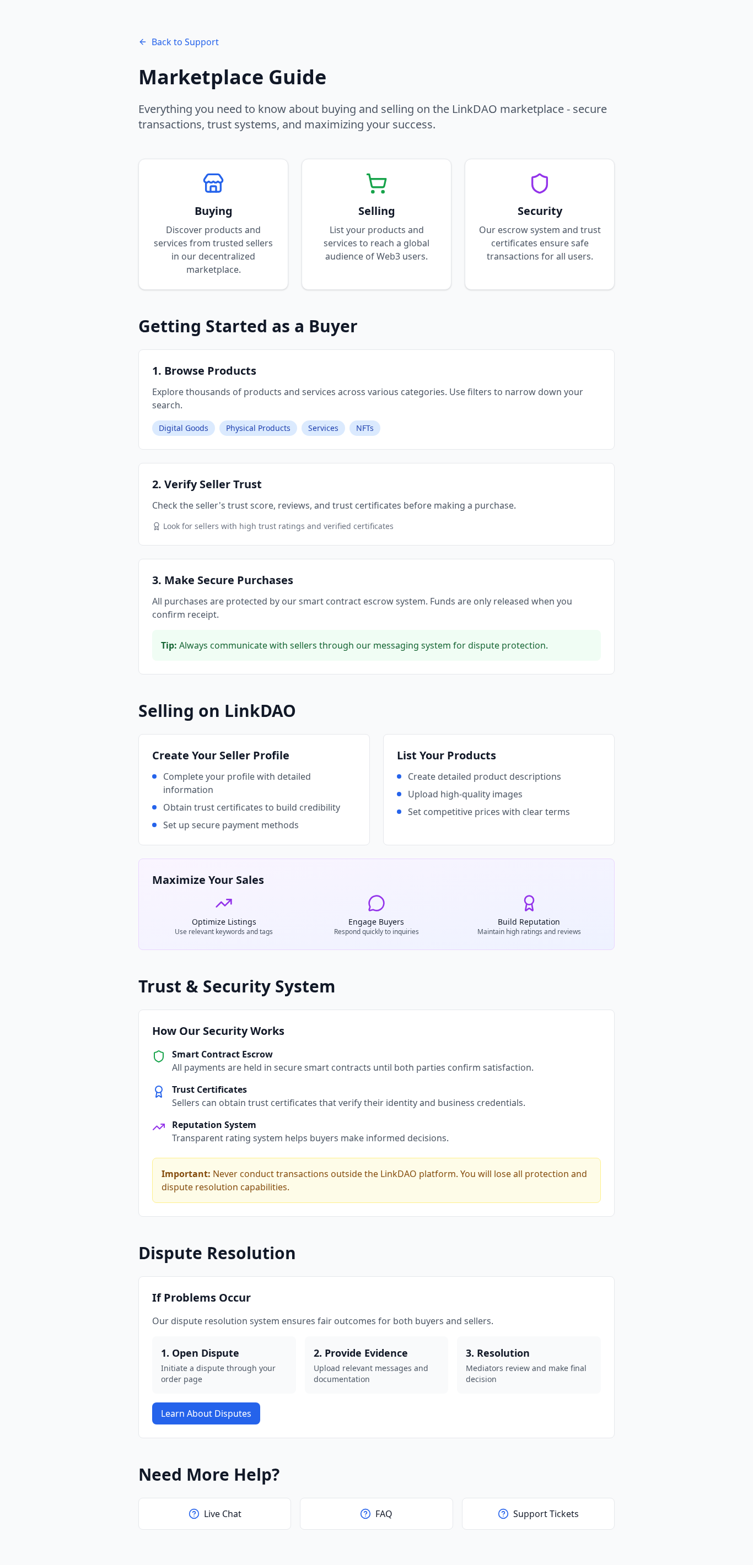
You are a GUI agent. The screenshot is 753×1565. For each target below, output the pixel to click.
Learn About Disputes (206, 1413)
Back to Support (185, 42)
